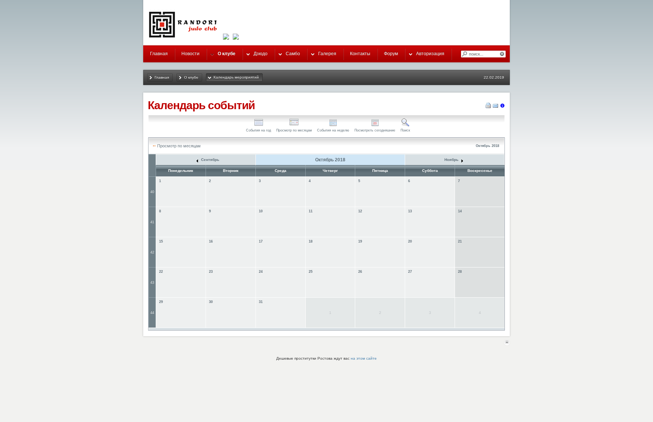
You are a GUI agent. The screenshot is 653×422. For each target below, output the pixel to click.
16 (211, 241)
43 (152, 282)
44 (152, 313)
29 (161, 302)
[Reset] (502, 54)
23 (211, 272)
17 (261, 241)
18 (311, 241)
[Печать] (488, 107)
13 (410, 211)
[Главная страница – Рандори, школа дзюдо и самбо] (185, 37)
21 (460, 241)
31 (261, 302)
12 (360, 211)
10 (261, 211)
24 (261, 272)
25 (311, 272)
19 (360, 241)
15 (161, 241)
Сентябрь (209, 160)
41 (152, 222)
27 (410, 272)
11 (311, 211)
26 (360, 272)
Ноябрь (452, 160)
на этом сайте (364, 358)
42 (152, 252)
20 (410, 241)
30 (211, 302)
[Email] (495, 107)
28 (460, 272)
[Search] (464, 54)
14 (460, 211)
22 (161, 272)
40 (152, 192)
